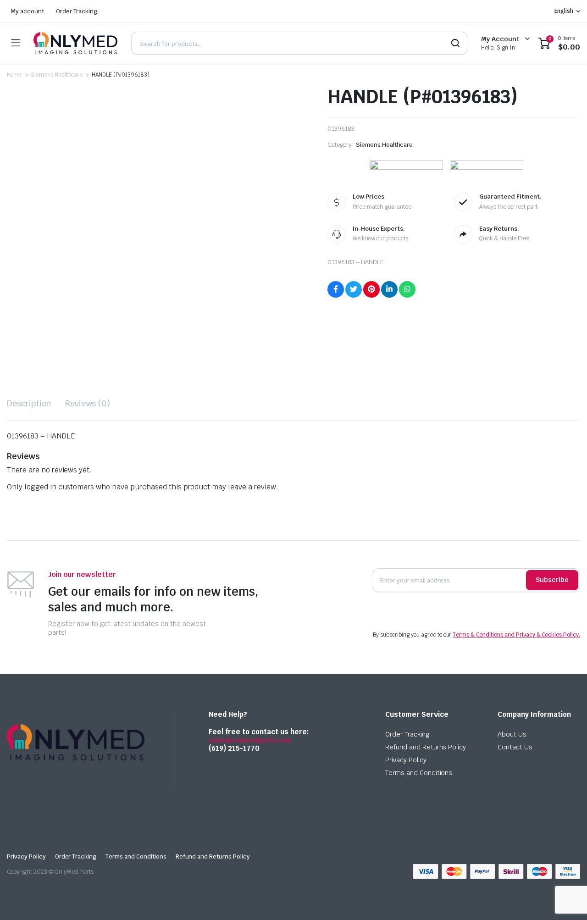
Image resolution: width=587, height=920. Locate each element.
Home (14, 74)
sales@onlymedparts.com (250, 740)
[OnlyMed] (75, 43)
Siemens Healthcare (57, 74)
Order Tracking (77, 11)
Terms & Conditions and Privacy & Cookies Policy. (516, 634)
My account (27, 11)
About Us (512, 734)
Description (29, 403)
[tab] (29, 403)
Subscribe (552, 580)
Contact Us (515, 747)
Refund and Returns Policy (425, 747)
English (563, 11)
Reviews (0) (88, 403)
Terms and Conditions (418, 773)
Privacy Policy (405, 760)
